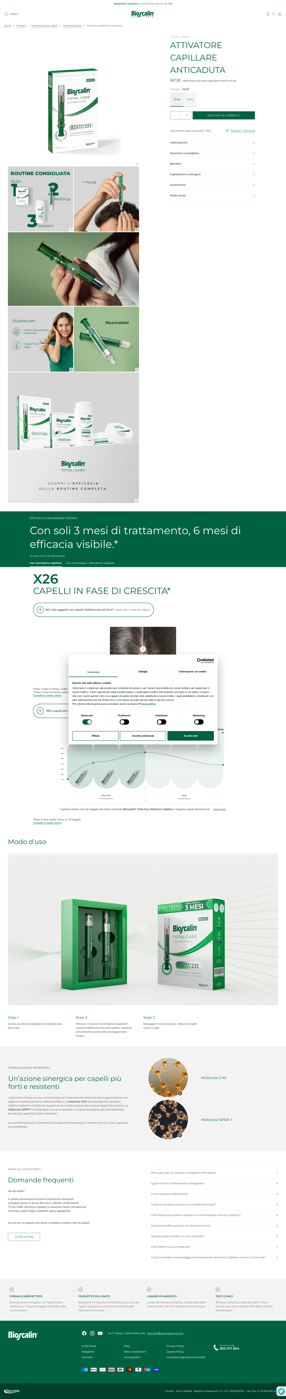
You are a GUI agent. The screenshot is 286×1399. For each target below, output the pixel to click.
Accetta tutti (191, 735)
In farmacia (89, 1346)
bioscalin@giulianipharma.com (165, 1333)
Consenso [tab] (93, 672)
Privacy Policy (175, 1346)
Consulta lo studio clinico (47, 695)
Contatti (87, 1357)
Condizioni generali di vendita (185, 1357)
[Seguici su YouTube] (100, 1333)
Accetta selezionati (143, 735)
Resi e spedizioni (135, 1351)
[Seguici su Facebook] (84, 1333)
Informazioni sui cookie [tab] (192, 671)
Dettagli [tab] (143, 671)
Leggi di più (219, 809)
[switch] (124, 722)
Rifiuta (95, 735)
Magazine (88, 1351)
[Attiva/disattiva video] (179, 1093)
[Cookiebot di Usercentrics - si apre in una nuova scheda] (199, 660)
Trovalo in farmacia (242, 130)
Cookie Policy (175, 1351)
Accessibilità (132, 1357)
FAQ (126, 1346)
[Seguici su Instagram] (92, 1333)
